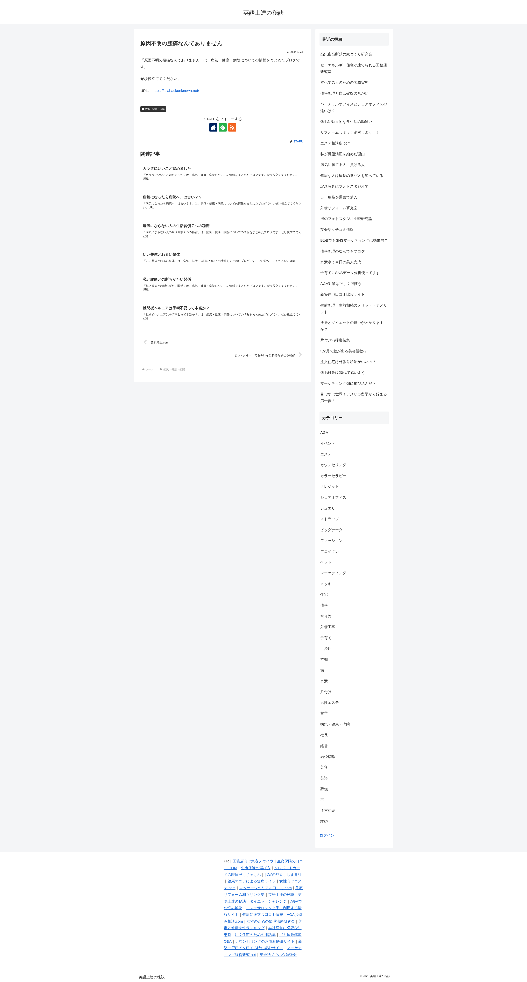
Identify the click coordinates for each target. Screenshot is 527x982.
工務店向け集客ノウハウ (253, 861)
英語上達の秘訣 (281, 895)
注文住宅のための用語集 (255, 935)
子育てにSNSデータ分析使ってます (350, 273)
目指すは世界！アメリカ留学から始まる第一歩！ (353, 397)
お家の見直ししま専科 (283, 875)
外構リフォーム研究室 (338, 208)
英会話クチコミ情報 (337, 230)
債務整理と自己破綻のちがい (344, 93)
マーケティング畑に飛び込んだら (348, 383)
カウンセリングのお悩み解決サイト (265, 941)
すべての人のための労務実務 (344, 82)
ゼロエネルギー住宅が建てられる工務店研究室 (353, 68)
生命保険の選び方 (255, 868)
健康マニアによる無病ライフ (251, 881)
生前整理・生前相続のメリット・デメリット (353, 308)
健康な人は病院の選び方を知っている (351, 176)
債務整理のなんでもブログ (342, 251)
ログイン (326, 835)
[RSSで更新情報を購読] (232, 127)
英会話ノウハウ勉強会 (278, 955)
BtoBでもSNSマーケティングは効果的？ (354, 240)
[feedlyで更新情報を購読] (223, 127)
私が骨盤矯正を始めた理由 (342, 154)
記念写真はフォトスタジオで (344, 186)
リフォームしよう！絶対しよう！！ (350, 132)
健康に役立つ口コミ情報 (262, 915)
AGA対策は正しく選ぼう (340, 284)
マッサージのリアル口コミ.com (265, 888)
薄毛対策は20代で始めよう (342, 372)
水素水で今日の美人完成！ (342, 262)
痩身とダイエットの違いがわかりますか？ (351, 326)
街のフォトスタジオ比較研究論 (346, 219)
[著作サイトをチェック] (213, 127)
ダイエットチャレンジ (268, 901)
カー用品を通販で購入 (338, 197)
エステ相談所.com (335, 143)
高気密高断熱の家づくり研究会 (346, 54)
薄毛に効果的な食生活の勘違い (346, 122)
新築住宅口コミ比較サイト (342, 294)
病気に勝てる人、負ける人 (342, 165)
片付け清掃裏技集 (335, 340)
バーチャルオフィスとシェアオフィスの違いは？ (353, 107)
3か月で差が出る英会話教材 (343, 351)
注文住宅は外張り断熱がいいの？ (348, 362)
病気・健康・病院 (155, 108)
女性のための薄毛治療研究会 (271, 921)
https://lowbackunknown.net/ (176, 91)
